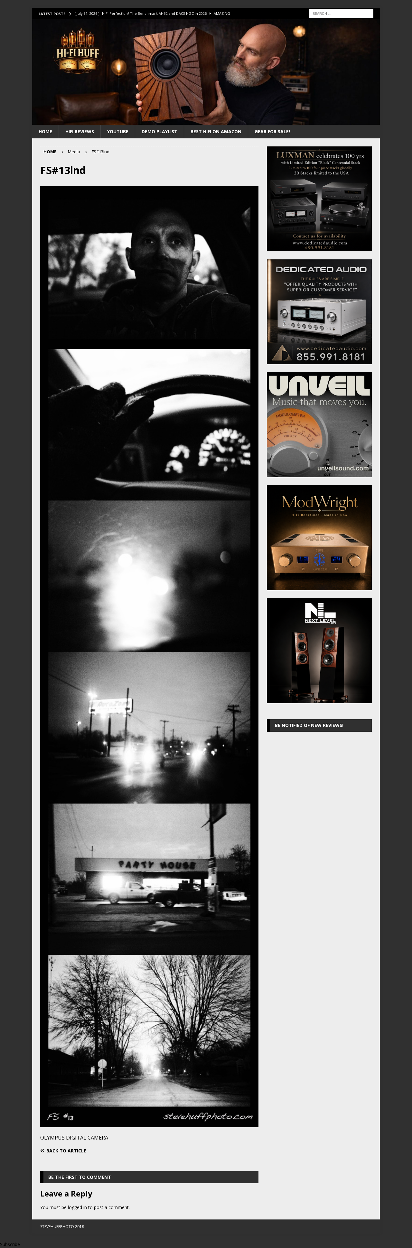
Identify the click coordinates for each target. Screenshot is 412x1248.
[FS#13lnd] (149, 1124)
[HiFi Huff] (206, 121)
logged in (77, 1207)
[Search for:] (341, 13)
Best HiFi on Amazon (216, 131)
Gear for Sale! (272, 131)
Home (45, 131)
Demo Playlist (159, 131)
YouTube (117, 131)
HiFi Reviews (79, 131)
